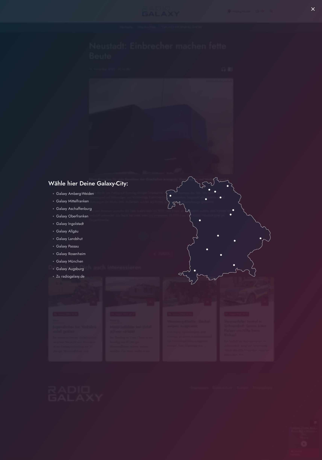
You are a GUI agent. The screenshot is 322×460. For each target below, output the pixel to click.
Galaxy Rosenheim (71, 254)
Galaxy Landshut (69, 238)
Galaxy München (69, 261)
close (313, 9)
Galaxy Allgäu (67, 231)
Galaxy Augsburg (70, 269)
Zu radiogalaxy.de (70, 276)
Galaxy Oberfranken (72, 216)
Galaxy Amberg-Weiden (75, 193)
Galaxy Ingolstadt (70, 223)
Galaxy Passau (67, 246)
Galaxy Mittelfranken (72, 201)
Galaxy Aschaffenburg (74, 208)
